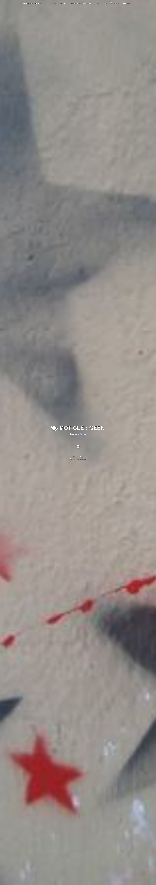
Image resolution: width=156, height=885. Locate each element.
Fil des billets (78, 457)
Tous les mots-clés (78, 434)
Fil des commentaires (78, 459)
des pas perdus (33, 3)
